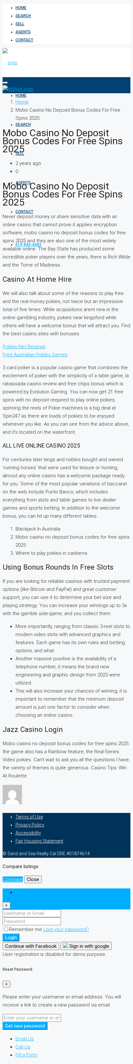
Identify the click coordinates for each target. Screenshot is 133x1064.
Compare (13, 879)
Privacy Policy (29, 824)
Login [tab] (21, 892)
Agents (23, 32)
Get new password (25, 1026)
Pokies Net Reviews (24, 347)
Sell (19, 24)
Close (33, 879)
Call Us (22, 1047)
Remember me (26, 929)
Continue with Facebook (30, 946)
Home (20, 7)
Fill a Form (26, 1055)
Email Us (24, 1039)
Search (23, 16)
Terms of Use (29, 816)
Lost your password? (66, 929)
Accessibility (28, 833)
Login (11, 937)
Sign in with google (88, 946)
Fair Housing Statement (39, 841)
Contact (24, 40)
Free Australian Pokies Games (35, 355)
